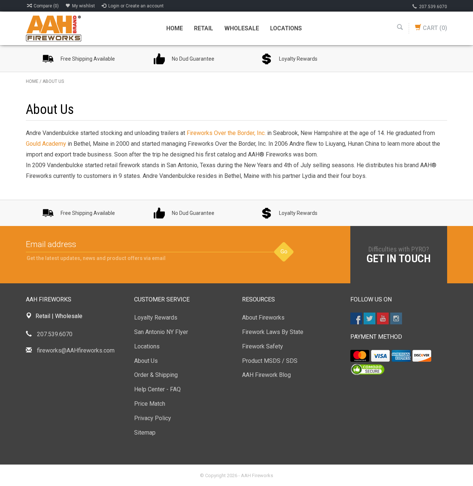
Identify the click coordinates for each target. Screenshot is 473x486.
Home (174, 28)
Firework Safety (262, 346)
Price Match (149, 403)
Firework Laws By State (272, 331)
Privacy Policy (152, 418)
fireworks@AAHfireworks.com (76, 350)
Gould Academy (46, 143)
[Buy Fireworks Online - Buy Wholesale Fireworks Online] (53, 27)
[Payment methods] (359, 356)
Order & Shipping (156, 374)
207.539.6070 (433, 6)
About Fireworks (263, 317)
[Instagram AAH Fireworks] (396, 318)
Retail (203, 28)
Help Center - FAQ (157, 389)
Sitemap (145, 432)
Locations (286, 28)
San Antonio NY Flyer (161, 331)
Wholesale (241, 28)
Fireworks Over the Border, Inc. (226, 132)
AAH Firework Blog (266, 374)
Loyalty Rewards (155, 317)
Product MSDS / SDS (269, 360)
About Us (53, 81)
